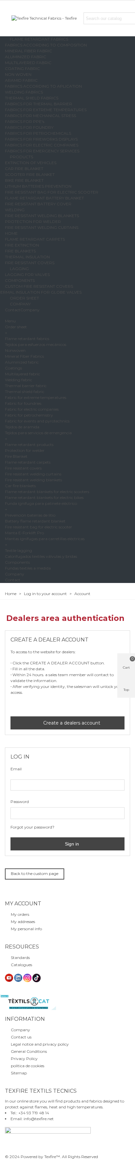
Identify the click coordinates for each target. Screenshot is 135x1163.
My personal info (26, 928)
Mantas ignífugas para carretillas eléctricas (45, 538)
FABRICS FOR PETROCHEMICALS (38, 133)
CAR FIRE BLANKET (24, 168)
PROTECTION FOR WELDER (33, 221)
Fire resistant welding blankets (33, 479)
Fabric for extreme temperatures (35, 397)
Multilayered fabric (22, 373)
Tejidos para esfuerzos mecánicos (35, 344)
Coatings (13, 368)
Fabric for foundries (23, 403)
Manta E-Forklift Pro (24, 532)
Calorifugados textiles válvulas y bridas (41, 556)
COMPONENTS (20, 280)
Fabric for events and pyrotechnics (37, 421)
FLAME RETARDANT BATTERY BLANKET (44, 198)
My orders (20, 914)
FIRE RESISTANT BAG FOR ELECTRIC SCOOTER (51, 192)
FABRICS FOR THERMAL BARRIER (38, 103)
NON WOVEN (18, 74)
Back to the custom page (34, 873)
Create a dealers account (71, 723)
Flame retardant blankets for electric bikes (44, 497)
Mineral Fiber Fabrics (24, 356)
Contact (12, 309)
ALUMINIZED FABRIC (25, 56)
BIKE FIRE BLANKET (24, 180)
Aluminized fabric (22, 362)
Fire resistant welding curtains (33, 473)
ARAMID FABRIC (21, 80)
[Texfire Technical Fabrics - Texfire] (47, 18)
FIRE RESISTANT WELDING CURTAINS (41, 227)
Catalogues (21, 964)
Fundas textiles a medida (28, 568)
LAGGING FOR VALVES (27, 274)
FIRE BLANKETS (20, 250)
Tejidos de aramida (22, 426)
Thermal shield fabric (24, 391)
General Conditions (29, 1051)
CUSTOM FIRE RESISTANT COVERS (39, 286)
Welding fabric (18, 379)
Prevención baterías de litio (30, 515)
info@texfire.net (39, 1118)
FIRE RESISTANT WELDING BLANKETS (42, 215)
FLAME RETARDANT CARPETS (35, 239)
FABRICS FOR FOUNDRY (29, 127)
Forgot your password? (32, 827)
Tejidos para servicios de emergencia (38, 432)
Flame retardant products (29, 444)
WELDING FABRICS (24, 92)
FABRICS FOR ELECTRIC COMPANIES (41, 145)
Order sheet (16, 326)
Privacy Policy (24, 1058)
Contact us (21, 1037)
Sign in (71, 844)
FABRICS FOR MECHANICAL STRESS (40, 115)
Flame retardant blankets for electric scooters (47, 491)
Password (19, 801)
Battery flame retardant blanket (35, 521)
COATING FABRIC (22, 68)
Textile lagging (18, 550)
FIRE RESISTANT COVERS (29, 262)
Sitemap (19, 1072)
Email (16, 768)
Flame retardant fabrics (27, 338)
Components (17, 562)
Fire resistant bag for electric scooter (38, 526)
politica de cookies (27, 1065)
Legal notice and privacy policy (40, 1044)
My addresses (23, 921)
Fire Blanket (16, 456)
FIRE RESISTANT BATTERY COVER (38, 203)
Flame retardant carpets (27, 462)
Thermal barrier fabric (26, 385)
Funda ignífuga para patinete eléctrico (41, 503)
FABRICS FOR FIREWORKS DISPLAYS (41, 139)
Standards (20, 957)
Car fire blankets (20, 485)
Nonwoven (15, 350)
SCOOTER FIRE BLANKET (30, 174)
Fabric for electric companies (32, 409)
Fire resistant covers (23, 468)
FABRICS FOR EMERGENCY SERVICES (42, 150)
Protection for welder (25, 450)
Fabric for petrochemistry (29, 415)
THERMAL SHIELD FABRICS (31, 97)
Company (30, 309)
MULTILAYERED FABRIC (28, 62)
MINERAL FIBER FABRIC (28, 50)
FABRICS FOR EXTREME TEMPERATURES (46, 109)
